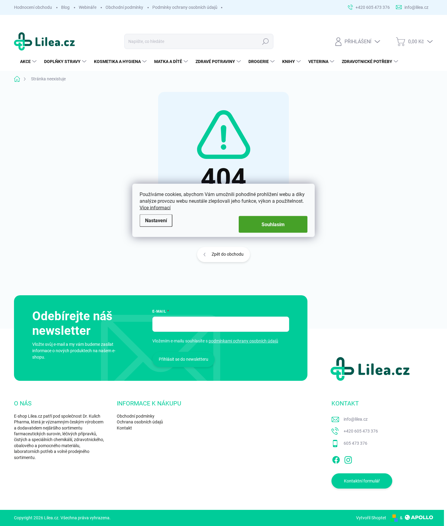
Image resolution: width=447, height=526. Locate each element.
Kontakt (124, 428)
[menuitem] (29, 61)
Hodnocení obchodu (33, 7)
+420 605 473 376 (361, 431)
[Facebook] (336, 458)
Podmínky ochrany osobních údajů (184, 7)
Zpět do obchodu (228, 254)
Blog (65, 7)
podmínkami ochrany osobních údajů (243, 340)
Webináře (87, 7)
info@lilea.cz (356, 419)
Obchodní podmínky (124, 7)
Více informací (155, 208)
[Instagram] (348, 458)
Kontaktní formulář (362, 481)
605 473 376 (355, 443)
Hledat (265, 41)
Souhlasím (273, 224)
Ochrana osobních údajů (140, 421)
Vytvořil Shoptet (371, 517)
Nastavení (156, 220)
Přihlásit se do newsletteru (183, 359)
